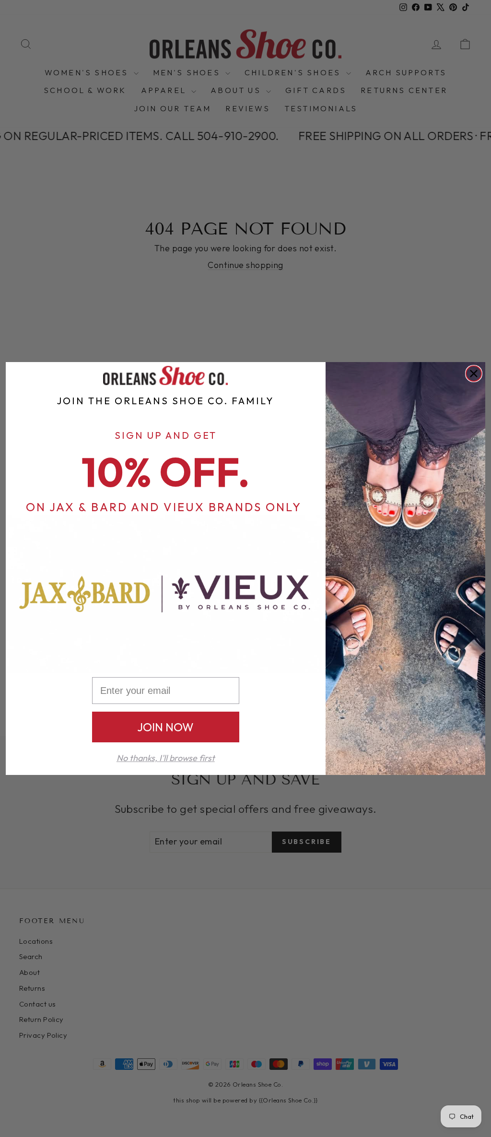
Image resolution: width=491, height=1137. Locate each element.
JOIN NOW (165, 727)
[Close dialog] (473, 373)
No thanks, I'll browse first (166, 757)
